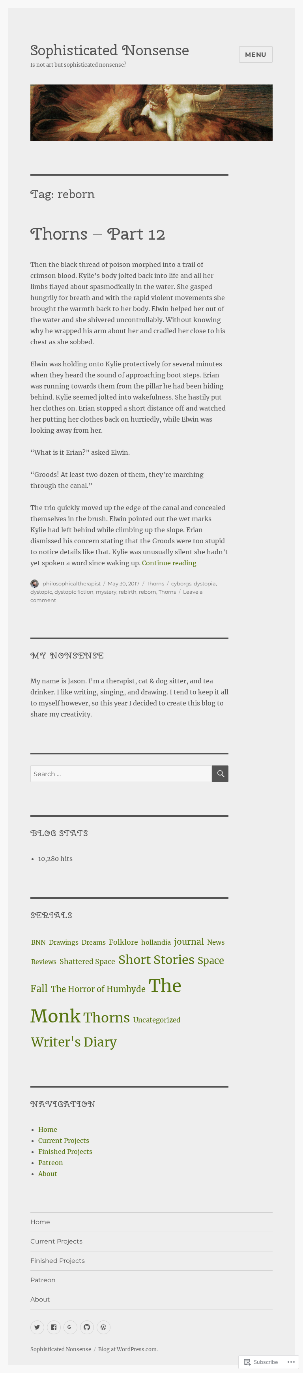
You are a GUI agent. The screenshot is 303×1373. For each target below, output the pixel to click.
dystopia (205, 583)
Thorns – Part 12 (97, 233)
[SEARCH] (220, 773)
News (216, 942)
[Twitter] (37, 1327)
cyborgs (181, 583)
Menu (256, 54)
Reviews (43, 962)
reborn (147, 592)
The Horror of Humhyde (98, 989)
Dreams (94, 942)
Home (47, 1129)
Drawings (64, 942)
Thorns (155, 583)
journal (189, 941)
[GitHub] (87, 1327)
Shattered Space (87, 961)
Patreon (50, 1163)
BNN (38, 942)
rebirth (128, 592)
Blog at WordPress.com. (128, 1349)
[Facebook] (54, 1327)
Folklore (123, 942)
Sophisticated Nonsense (109, 50)
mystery (106, 592)
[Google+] (70, 1327)
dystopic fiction (74, 592)
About (47, 1174)
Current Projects (63, 1140)
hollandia (156, 942)
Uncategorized (156, 1020)
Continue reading (169, 563)
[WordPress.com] (103, 1327)
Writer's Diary (74, 1042)
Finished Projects (65, 1151)
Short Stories (156, 959)
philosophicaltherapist (72, 583)
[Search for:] (121, 774)
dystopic (41, 592)
